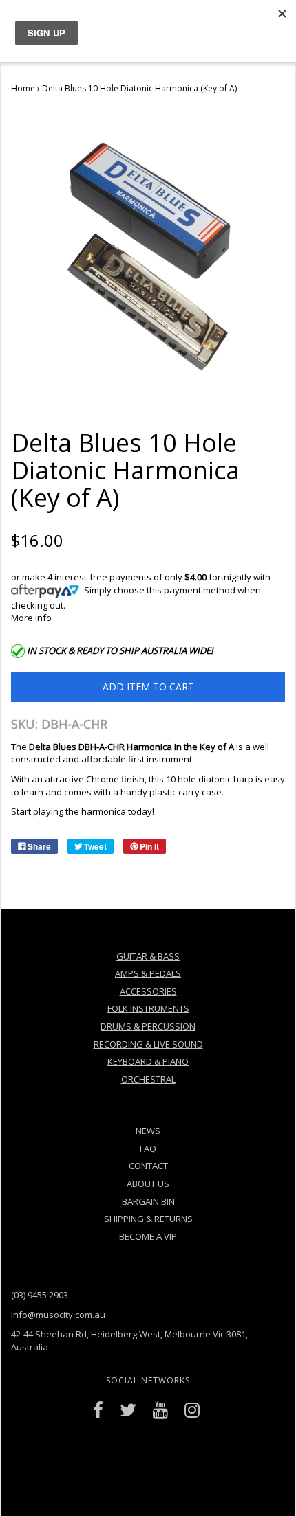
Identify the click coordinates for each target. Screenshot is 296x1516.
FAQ (148, 1148)
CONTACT (148, 1165)
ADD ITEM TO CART (148, 686)
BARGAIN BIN (148, 1201)
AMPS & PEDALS (148, 973)
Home (23, 88)
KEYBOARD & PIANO (148, 1061)
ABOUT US (148, 1183)
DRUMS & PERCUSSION (148, 1026)
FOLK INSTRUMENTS (148, 1008)
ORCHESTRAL (148, 1079)
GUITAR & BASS (148, 956)
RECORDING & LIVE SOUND (148, 1044)
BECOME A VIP (148, 1236)
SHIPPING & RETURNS (148, 1218)
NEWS (148, 1130)
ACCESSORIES (148, 991)
